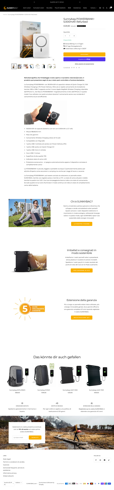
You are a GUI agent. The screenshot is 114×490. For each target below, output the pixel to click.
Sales (85, 8)
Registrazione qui (82, 317)
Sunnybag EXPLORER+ (17, 390)
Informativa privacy (10, 473)
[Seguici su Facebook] (96, 460)
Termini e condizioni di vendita (14, 462)
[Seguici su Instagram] (100, 460)
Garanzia (6, 465)
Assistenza (77, 8)
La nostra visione (82, 224)
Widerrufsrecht (8, 476)
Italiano (93, 8)
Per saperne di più (81, 270)
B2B (69, 8)
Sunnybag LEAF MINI (70, 390)
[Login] (106, 8)
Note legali (7, 459)
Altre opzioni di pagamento (84, 64)
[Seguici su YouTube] (104, 460)
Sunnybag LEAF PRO (96, 390)
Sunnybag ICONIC (44, 390)
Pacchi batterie (60, 8)
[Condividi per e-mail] (78, 67)
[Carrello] (110, 8)
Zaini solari (27, 8)
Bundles (49, 8)
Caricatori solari (38, 8)
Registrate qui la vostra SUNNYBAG (91, 409)
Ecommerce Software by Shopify (46, 483)
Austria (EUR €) (8, 483)
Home (5, 14)
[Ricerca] (103, 8)
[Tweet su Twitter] (76, 67)
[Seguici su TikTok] (109, 460)
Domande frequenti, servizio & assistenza (13, 469)
